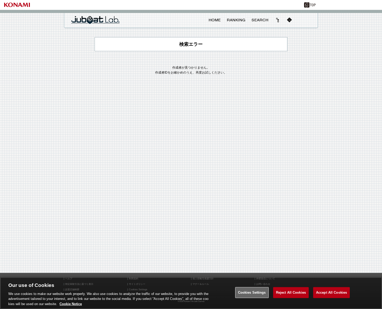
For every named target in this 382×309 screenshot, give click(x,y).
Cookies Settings (252, 292)
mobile (289, 20)
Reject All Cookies (291, 292)
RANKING (235, 20)
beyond (277, 20)
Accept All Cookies (331, 292)
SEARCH (259, 20)
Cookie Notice (71, 304)
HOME (214, 20)
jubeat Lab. (95, 20)
